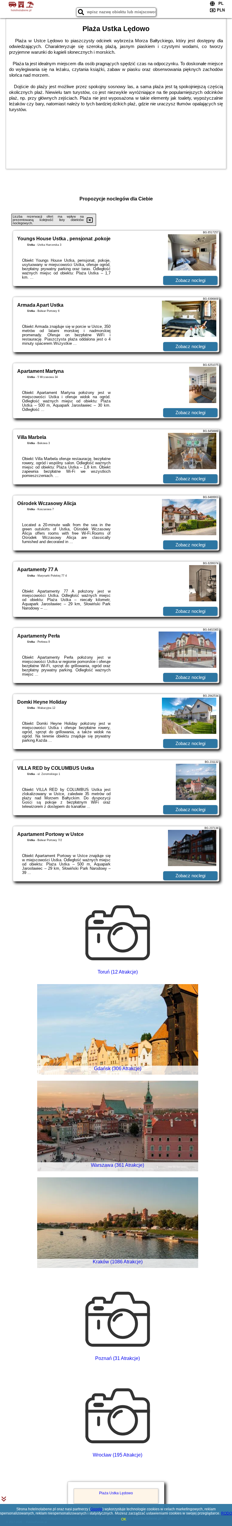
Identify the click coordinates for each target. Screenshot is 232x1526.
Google (96, 1509)
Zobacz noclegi (190, 280)
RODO (226, 1513)
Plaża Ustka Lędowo (116, 1493)
